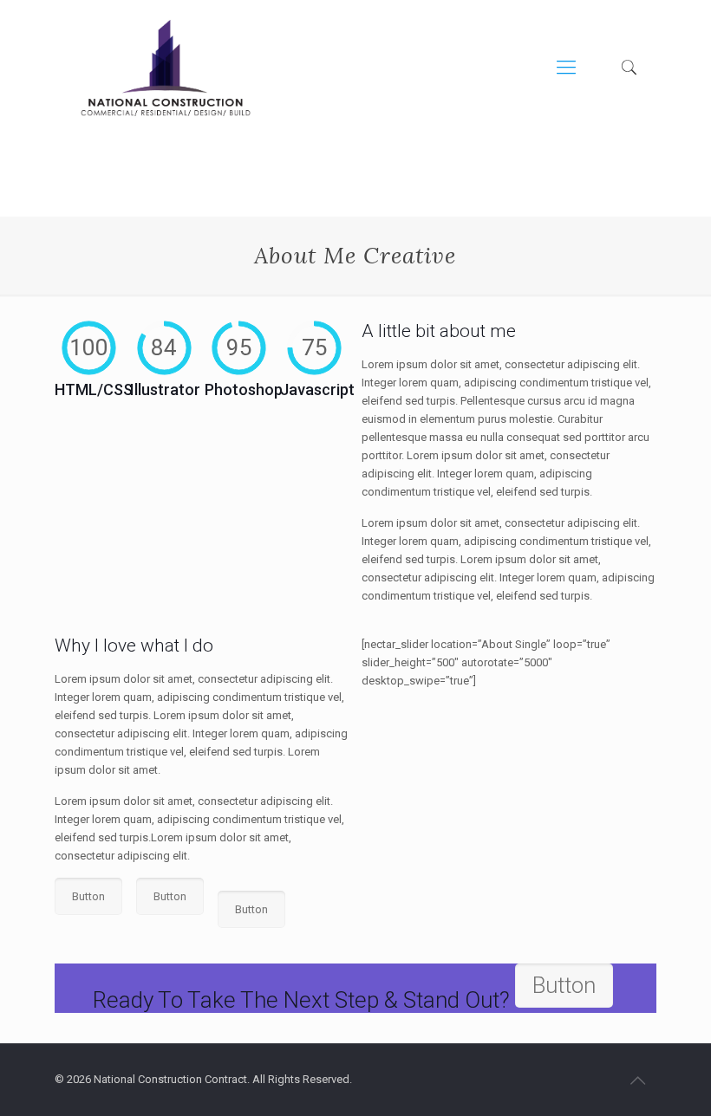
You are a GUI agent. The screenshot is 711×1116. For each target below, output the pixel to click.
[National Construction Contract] (166, 67)
